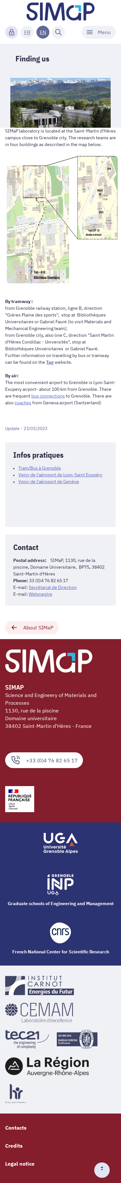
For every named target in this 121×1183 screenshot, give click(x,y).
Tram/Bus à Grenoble (39, 468)
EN (43, 32)
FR (27, 32)
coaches (23, 403)
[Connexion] (11, 32)
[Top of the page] (104, 1170)
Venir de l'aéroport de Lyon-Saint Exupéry (60, 475)
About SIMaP (38, 627)
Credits (14, 1145)
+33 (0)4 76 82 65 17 (52, 760)
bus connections (48, 396)
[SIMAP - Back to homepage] (60, 12)
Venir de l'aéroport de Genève (48, 481)
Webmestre (40, 594)
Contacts (15, 1127)
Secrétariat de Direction (53, 587)
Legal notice (20, 1163)
